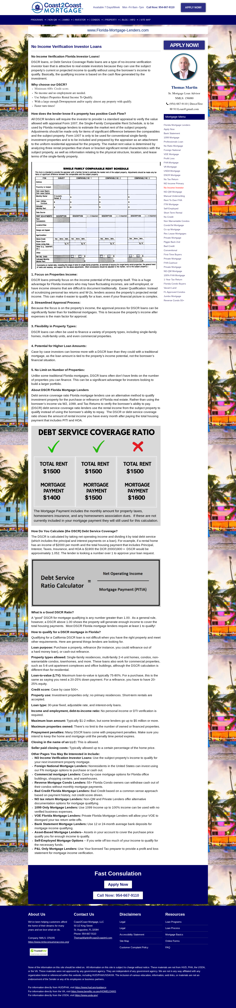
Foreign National (172, 150)
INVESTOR (80, 20)
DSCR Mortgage (172, 175)
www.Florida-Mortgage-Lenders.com (118, 30)
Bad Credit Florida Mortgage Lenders (62, 791)
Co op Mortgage (172, 229)
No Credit (168, 217)
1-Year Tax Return (173, 279)
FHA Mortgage (171, 162)
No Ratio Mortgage (173, 146)
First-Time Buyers (173, 254)
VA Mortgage (170, 166)
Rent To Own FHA (173, 200)
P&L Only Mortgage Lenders (55, 848)
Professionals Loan (173, 141)
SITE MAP (145, 20)
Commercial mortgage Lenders (57, 774)
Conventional (170, 250)
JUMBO (66, 20)
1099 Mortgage (171, 137)
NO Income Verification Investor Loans (63, 757)
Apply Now (169, 129)
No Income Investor (174, 187)
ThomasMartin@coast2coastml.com (93, 937)
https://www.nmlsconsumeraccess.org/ (48, 942)
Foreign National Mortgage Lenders (61, 766)
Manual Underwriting (174, 196)
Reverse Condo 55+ (174, 300)
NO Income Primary (174, 183)
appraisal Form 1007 (63, 123)
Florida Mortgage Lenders (177, 125)
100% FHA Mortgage (174, 275)
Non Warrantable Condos (176, 221)
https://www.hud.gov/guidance (90, 987)
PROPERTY (111, 20)
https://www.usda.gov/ (86, 995)
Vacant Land (170, 288)
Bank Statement (172, 133)
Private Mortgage (172, 237)
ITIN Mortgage (171, 204)
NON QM (52, 20)
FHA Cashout (170, 263)
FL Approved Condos (174, 292)
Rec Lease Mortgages (175, 233)
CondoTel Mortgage (174, 225)
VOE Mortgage (171, 154)
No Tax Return (171, 179)
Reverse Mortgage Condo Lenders (60, 782)
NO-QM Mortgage (173, 192)
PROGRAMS (37, 20)
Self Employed (171, 208)
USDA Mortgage (172, 171)
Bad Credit (169, 246)
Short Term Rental (173, 212)
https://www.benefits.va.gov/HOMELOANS (93, 991)
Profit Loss (169, 158)
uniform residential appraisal (59, 144)
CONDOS (95, 20)
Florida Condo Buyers (175, 283)
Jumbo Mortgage (172, 296)
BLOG (125, 20)
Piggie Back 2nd (172, 242)
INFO (132, 20)
